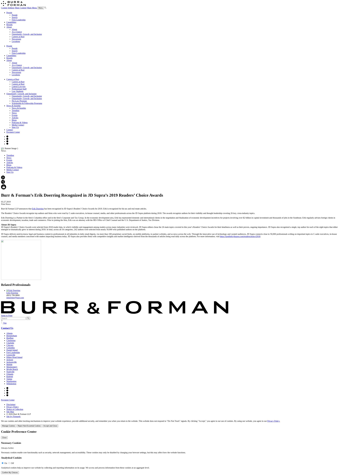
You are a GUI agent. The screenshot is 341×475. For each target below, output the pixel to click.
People (9, 12)
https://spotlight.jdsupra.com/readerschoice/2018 (240, 236)
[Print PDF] (3, 179)
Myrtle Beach (12, 369)
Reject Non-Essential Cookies (29, 426)
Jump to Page (6, 315)
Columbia (10, 348)
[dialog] (170, 423)
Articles (15, 118)
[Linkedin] (7, 144)
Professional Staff (19, 89)
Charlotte (10, 343)
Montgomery (11, 367)
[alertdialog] (170, 452)
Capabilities (11, 22)
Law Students (17, 91)
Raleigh (9, 376)
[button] (3, 183)
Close (4, 438)
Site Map (10, 412)
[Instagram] (7, 137)
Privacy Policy (12, 407)
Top (5, 323)
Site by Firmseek (13, 416)
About (9, 27)
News (14, 113)
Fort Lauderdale (13, 352)
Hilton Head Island (14, 357)
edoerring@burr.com (15, 298)
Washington (11, 381)
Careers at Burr (18, 36)
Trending (15, 110)
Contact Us (7, 328)
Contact (9, 130)
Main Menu (32, 8)
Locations (16, 41)
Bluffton (9, 338)
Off (12, 463)
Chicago (9, 345)
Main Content (21, 8)
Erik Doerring (38, 209)
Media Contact (18, 125)
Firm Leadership (19, 20)
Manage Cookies (8, 426)
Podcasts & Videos (20, 122)
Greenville (10, 355)
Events (14, 115)
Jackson (9, 360)
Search (14, 17)
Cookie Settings (7, 8)
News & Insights (13, 106)
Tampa (9, 379)
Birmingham (11, 336)
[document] (170, 452)
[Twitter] (7, 141)
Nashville (10, 372)
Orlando (9, 374)
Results (9, 24)
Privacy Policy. (273, 421)
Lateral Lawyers (18, 86)
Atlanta (9, 333)
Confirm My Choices (10, 473)
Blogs (14, 120)
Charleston (10, 340)
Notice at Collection (14, 409)
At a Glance (17, 32)
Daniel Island (12, 350)
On (5, 463)
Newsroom (16, 39)
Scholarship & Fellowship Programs (27, 103)
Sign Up (15, 127)
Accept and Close (50, 426)
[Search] (45, 8)
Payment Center (13, 132)
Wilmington (11, 384)
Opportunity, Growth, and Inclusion (27, 34)
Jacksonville (11, 362)
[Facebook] (7, 139)
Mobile (9, 364)
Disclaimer (10, 404)
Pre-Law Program (19, 101)
